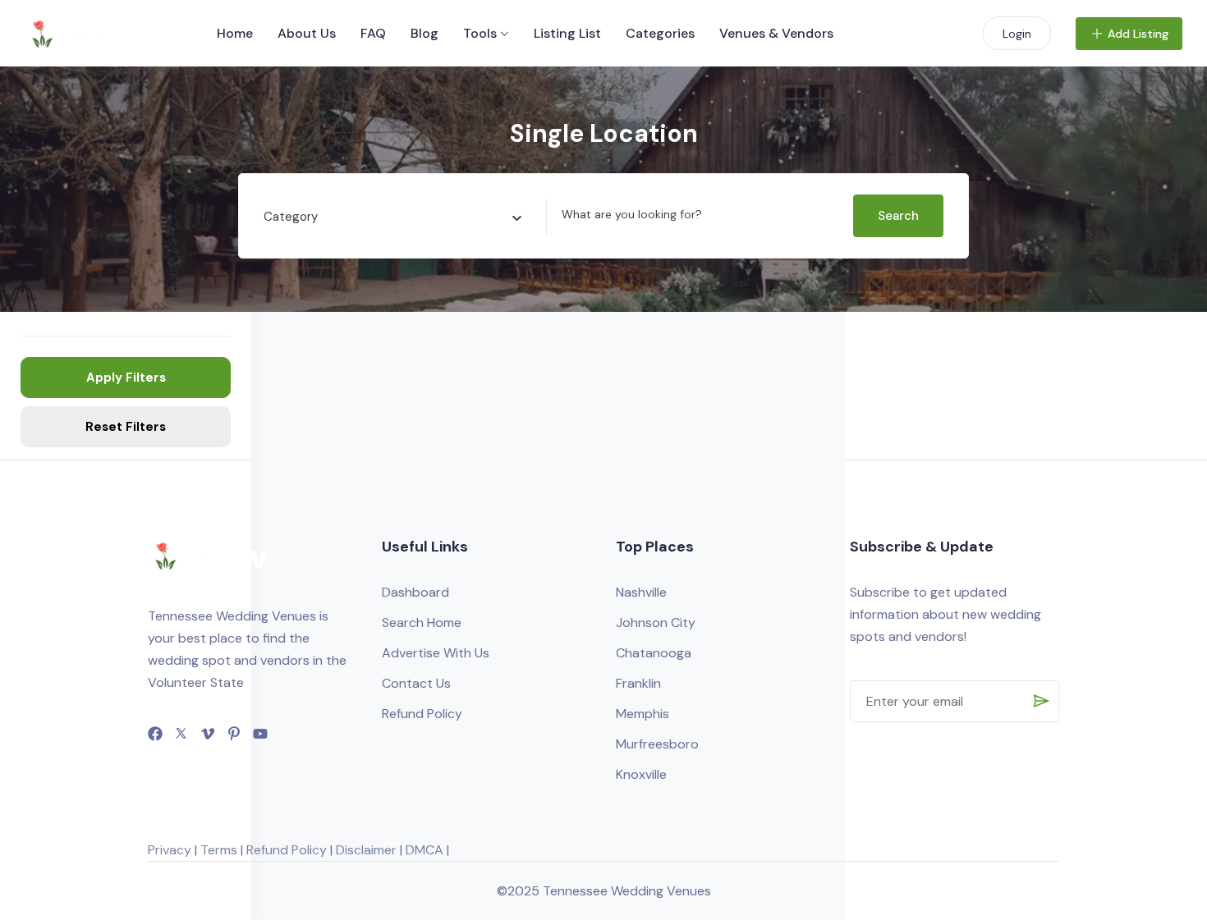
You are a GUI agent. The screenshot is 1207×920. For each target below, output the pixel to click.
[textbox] (291, 217)
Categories (660, 33)
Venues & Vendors (776, 33)
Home (235, 33)
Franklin (638, 683)
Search (898, 216)
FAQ (373, 33)
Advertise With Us (435, 652)
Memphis (642, 713)
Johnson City (655, 622)
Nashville (641, 592)
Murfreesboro (657, 744)
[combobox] (392, 217)
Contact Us (416, 683)
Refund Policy (422, 713)
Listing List (567, 33)
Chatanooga (653, 652)
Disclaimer (366, 849)
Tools (480, 33)
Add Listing (1138, 33)
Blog (424, 33)
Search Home (421, 622)
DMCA (424, 849)
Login (1017, 33)
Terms (218, 849)
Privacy (169, 849)
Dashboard (415, 592)
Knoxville (641, 774)
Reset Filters (125, 427)
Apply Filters (126, 377)
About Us (307, 33)
